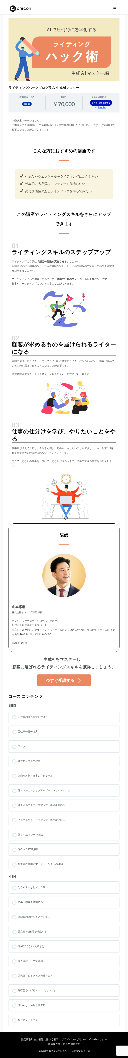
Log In (102, 107)
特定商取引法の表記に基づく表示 (39, 1039)
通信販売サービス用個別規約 (64, 1043)
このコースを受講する (101, 103)
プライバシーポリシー (74, 1039)
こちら (38, 120)
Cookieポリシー (98, 1039)
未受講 (27, 104)
